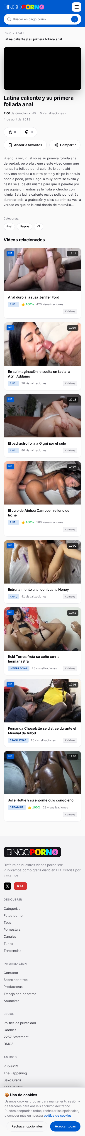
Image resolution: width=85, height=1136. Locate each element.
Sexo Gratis (12, 1080)
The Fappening (15, 1073)
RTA (20, 886)
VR (39, 226)
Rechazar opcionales (27, 1126)
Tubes (8, 943)
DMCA (9, 1044)
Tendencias (12, 950)
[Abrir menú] (76, 7)
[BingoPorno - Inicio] (36, 7)
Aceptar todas (65, 1126)
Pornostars (12, 929)
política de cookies (57, 1115)
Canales (10, 936)
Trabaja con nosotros (20, 994)
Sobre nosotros (16, 980)
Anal (18, 33)
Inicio (7, 33)
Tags (7, 922)
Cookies (10, 1030)
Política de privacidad (20, 1023)
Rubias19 (11, 1066)
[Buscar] (74, 19)
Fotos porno (13, 915)
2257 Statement (16, 1037)
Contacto (11, 973)
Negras (24, 226)
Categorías (12, 908)
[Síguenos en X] (7, 886)
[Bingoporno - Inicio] (32, 852)
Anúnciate (11, 1000)
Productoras (13, 987)
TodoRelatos (13, 1087)
